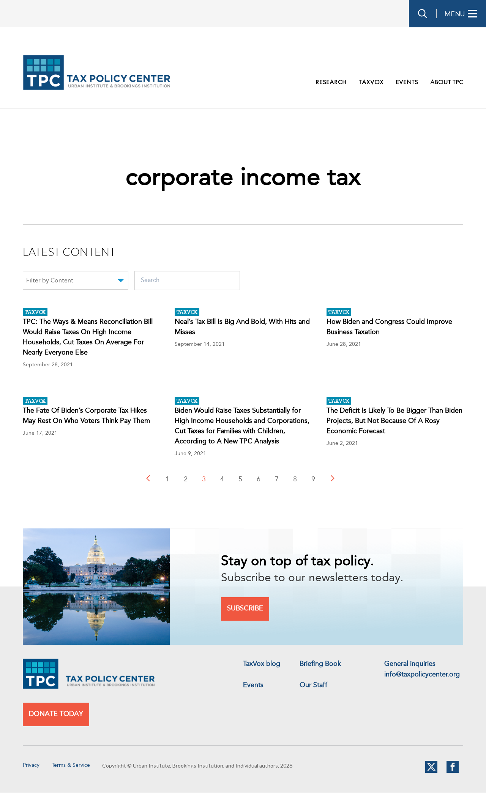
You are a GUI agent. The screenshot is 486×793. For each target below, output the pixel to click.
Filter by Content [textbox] (49, 281)
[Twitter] (431, 771)
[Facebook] (453, 771)
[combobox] (75, 281)
